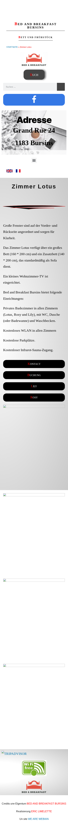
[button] (34, 160)
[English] (9, 173)
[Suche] (61, 87)
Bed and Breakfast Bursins (46, 803)
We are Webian (38, 819)
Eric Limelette (41, 811)
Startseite (12, 47)
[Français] (18, 173)
